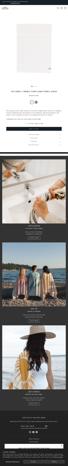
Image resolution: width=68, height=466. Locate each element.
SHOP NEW (34, 321)
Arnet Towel (28, 119)
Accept (33, 461)
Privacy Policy (58, 457)
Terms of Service (34, 439)
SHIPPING (34, 141)
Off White (32, 102)
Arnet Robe (37, 119)
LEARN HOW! (34, 238)
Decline (54, 461)
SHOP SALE (34, 404)
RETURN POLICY (34, 144)
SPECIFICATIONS (34, 134)
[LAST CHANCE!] (34, 357)
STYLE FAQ (34, 138)
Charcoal (36, 102)
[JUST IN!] (34, 274)
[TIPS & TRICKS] (34, 191)
